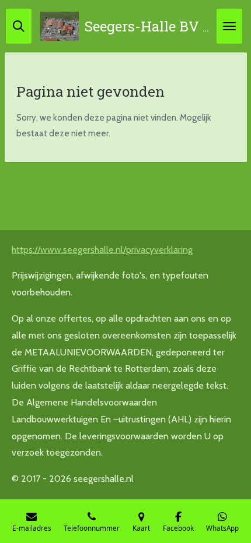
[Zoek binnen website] (19, 26)
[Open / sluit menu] (229, 26)
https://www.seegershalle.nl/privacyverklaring (102, 249)
